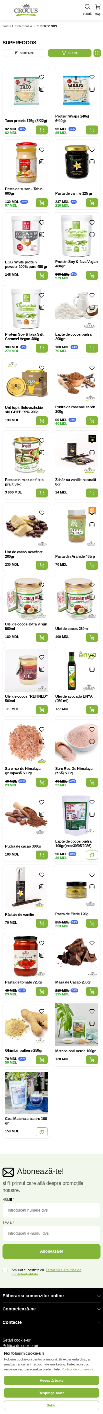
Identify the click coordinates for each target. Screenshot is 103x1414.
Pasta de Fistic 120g (71, 914)
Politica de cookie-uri (20, 1346)
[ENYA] (85, 655)
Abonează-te (51, 1251)
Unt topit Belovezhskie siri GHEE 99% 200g (24, 409)
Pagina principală (17, 26)
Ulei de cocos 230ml (71, 628)
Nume (8, 1199)
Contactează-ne (19, 1308)
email (8, 1223)
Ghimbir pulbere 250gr (23, 1050)
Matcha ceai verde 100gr (75, 1051)
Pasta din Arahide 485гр (75, 556)
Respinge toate (51, 1393)
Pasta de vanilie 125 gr (73, 193)
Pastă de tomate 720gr (23, 982)
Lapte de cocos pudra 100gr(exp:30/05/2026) (73, 843)
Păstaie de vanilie (19, 914)
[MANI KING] (85, 510)
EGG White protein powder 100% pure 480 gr (26, 264)
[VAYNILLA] (85, 438)
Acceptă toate (52, 1380)
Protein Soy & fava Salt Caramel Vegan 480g (24, 336)
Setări (51, 1405)
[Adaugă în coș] (42, 129)
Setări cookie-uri (17, 1340)
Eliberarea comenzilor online (33, 1295)
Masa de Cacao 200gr (73, 982)
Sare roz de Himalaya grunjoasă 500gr (22, 770)
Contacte (12, 1322)
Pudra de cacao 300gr (23, 846)
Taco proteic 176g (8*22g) (26, 121)
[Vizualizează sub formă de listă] (97, 53)
